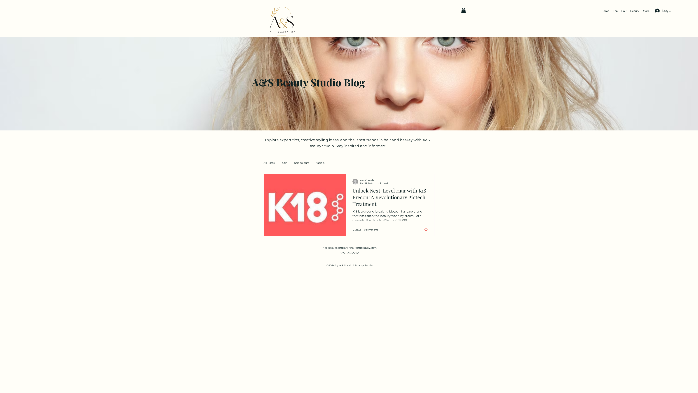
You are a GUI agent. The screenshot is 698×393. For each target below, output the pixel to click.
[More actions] (427, 181)
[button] (463, 10)
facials (320, 162)
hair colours (301, 162)
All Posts (269, 162)
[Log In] (656, 11)
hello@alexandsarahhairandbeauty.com (350, 247)
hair (284, 162)
